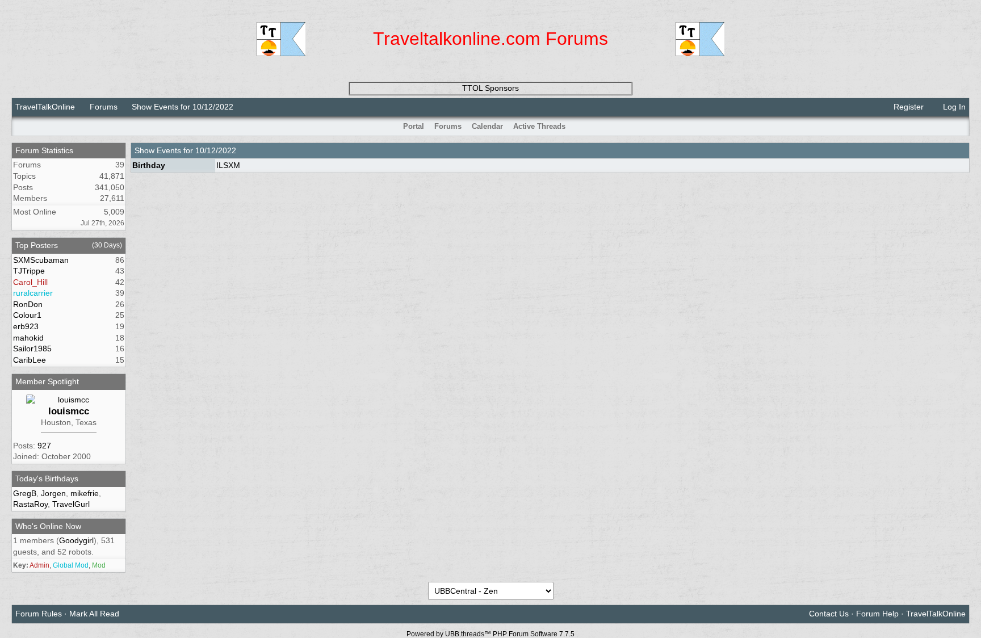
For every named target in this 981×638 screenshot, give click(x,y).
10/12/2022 (215, 150)
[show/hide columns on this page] (961, 126)
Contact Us (829, 613)
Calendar (487, 126)
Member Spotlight (47, 381)
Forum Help (877, 613)
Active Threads (539, 126)
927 (44, 445)
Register (907, 106)
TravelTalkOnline (45, 106)
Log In (953, 106)
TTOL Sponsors (490, 88)
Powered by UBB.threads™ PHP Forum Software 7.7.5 (490, 634)
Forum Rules (38, 613)
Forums (104, 106)
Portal (413, 126)
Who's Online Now (48, 526)
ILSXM (228, 165)
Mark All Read (94, 613)
